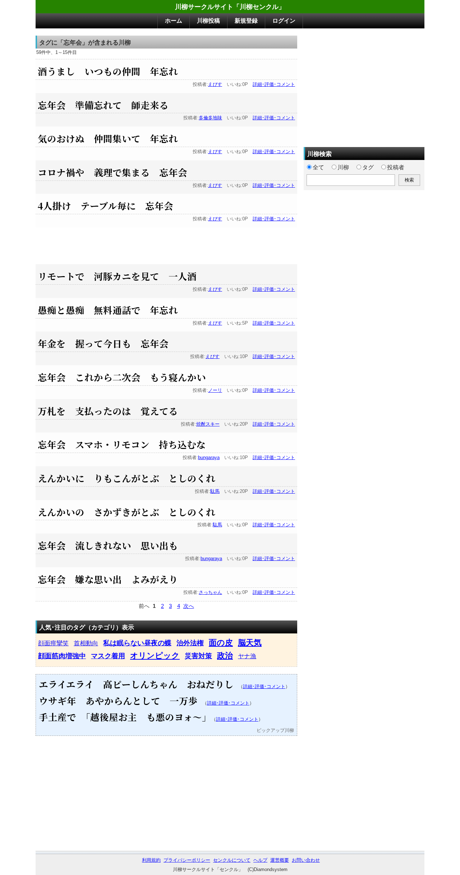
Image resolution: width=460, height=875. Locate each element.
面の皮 (221, 642)
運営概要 (279, 860)
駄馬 (215, 491)
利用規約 (151, 860)
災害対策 (198, 656)
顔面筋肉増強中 (62, 656)
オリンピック (155, 655)
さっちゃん (210, 592)
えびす (215, 84)
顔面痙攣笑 (53, 643)
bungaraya (209, 457)
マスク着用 (108, 656)
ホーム (173, 21)
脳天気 (250, 642)
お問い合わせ (306, 860)
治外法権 (190, 643)
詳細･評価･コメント (274, 84)
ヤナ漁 (247, 656)
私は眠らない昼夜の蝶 (137, 643)
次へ (188, 606)
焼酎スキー (208, 424)
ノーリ (215, 390)
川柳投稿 (208, 21)
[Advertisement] (166, 244)
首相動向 (86, 643)
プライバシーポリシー (187, 860)
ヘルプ (260, 860)
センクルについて (231, 860)
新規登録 (246, 21)
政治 (225, 655)
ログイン (283, 21)
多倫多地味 (210, 117)
